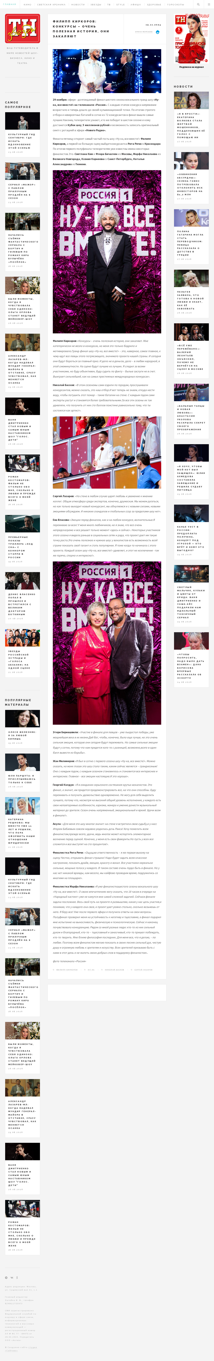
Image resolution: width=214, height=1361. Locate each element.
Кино (28, 4)
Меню (209, 4)
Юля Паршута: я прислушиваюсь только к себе (22, 779)
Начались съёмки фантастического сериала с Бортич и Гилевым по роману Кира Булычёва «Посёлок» (23, 248)
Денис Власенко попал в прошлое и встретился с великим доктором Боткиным (22, 604)
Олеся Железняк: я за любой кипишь (22, 735)
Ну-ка (91, 970)
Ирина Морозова (144, 32)
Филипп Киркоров (67, 970)
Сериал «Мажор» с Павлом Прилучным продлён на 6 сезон (22, 191)
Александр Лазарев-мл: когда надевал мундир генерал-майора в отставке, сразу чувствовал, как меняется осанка (22, 369)
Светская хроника (51, 4)
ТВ (109, 4)
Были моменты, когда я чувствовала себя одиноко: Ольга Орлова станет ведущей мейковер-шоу (22, 309)
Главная (9, 4)
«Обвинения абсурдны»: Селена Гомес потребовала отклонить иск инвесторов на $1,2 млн (190, 184)
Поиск (198, 4)
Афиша (136, 4)
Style (120, 4)
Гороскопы (175, 4)
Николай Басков (114, 970)
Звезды (96, 4)
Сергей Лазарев (144, 970)
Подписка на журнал (191, 66)
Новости (78, 4)
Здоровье (154, 4)
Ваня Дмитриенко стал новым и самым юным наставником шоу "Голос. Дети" (19, 430)
